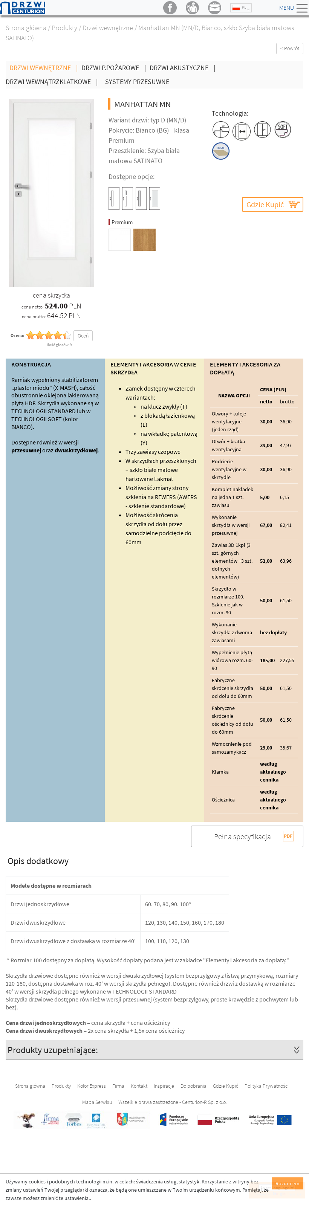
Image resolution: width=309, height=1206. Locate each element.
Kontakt (139, 1085)
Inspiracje (164, 1085)
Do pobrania (194, 1085)
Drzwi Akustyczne (182, 67)
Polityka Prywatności (267, 1085)
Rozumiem (287, 1183)
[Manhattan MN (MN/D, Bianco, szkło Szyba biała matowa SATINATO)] (51, 192)
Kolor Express (91, 1085)
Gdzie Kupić (265, 204)
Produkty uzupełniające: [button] (53, 1050)
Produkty (64, 27)
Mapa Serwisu (97, 1102)
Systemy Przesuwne (137, 81)
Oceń (83, 335)
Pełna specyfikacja (242, 836)
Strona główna (26, 27)
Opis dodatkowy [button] (38, 861)
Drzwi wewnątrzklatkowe (52, 81)
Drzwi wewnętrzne (108, 27)
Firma (118, 1085)
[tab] (154, 860)
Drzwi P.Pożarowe (113, 67)
